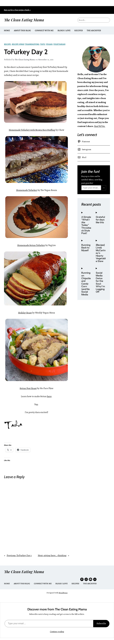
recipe (7, 44)
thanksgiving (32, 44)
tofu (42, 44)
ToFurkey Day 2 (26, 52)
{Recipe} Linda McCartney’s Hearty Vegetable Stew (101, 253)
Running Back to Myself (85, 248)
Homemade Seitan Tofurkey (31, 245)
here (49, 396)
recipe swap (18, 44)
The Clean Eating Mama (24, 19)
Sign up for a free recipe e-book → (17, 10)
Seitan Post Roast (28, 388)
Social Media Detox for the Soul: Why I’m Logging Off (100, 282)
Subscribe (101, 623)
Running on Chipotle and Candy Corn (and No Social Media (86, 284)
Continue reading (57, 631)
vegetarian (59, 44)
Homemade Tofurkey (26, 190)
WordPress (63, 592)
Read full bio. (99, 126)
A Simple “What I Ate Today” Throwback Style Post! (86, 225)
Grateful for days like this (100, 220)
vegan (49, 44)
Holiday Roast (25, 312)
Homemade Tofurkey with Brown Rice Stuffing (32, 130)
